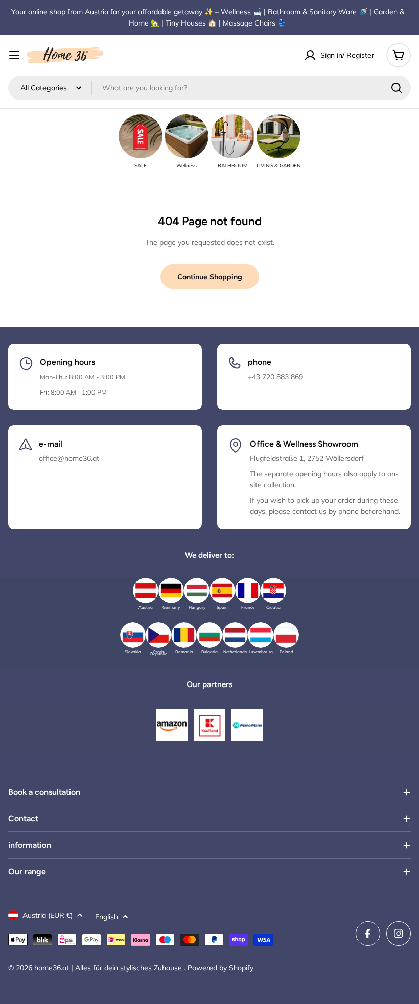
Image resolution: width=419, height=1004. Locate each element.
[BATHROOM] (232, 136)
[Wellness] (187, 136)
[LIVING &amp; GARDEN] (278, 136)
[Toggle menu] (14, 55)
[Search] (396, 88)
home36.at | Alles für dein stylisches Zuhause (109, 967)
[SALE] (141, 136)
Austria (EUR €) (47, 915)
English (106, 916)
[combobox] (209, 88)
